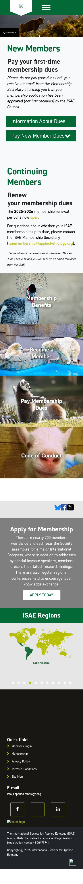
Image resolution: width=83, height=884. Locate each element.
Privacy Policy (21, 761)
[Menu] (46, 7)
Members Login (22, 746)
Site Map (17, 776)
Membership (20, 754)
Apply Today (41, 595)
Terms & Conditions (24, 769)
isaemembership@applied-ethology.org (40, 243)
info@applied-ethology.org (24, 794)
